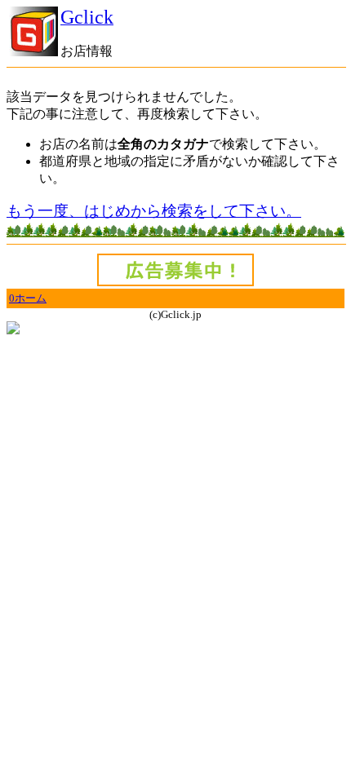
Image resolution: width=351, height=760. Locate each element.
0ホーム (28, 298)
